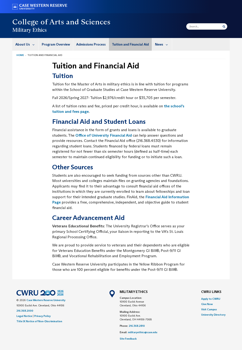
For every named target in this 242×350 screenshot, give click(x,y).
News (159, 44)
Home (20, 55)
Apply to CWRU (210, 298)
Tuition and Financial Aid (130, 44)
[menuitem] (25, 44)
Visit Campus (209, 309)
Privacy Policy (42, 316)
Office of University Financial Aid (103, 135)
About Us (22, 44)
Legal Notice (24, 316)
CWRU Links (211, 292)
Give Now (207, 304)
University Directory (213, 314)
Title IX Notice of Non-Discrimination (39, 321)
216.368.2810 (137, 326)
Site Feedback (128, 338)
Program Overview (56, 44)
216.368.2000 (24, 310)
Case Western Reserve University (45, 300)
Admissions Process (91, 44)
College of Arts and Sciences (61, 21)
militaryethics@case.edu (142, 332)
